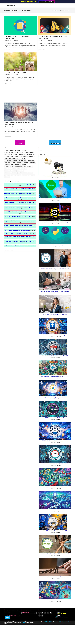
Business (12, 150)
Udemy (23, 174)
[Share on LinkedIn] (48, 613)
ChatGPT (16, 152)
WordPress (7, 176)
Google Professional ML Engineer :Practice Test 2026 (17, 230)
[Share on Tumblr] (42, 615)
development (22, 154)
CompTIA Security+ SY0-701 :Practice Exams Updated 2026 (17, 221)
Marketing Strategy (9, 164)
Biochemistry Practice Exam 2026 (55, 600)
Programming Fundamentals (11, 172)
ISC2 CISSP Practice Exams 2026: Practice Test (16, 233)
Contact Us (69, 621)
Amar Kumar (58, 315)
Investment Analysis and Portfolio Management (63, 10)
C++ (25, 150)
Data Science (10, 154)
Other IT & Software (28, 166)
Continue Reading (8, 49)
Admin (58, 177)
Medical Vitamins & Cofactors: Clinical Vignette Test (17, 246)
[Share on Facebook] (42, 613)
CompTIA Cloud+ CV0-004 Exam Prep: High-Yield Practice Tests (19, 241)
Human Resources (23, 160)
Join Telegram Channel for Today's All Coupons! (55, 142)
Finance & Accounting (13, 158)
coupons (22, 152)
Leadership (25, 162)
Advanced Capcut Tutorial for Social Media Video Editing (17, 193)
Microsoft (23, 164)
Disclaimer (51, 621)
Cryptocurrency (29, 152)
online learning (18, 166)
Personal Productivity (21, 168)
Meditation (17, 164)
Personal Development (9, 168)
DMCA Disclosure (62, 621)
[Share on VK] (51, 613)
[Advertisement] (37, 94)
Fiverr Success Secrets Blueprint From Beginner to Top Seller (19, 188)
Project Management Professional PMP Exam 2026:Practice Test (19, 225)
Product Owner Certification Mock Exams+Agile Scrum (18, 211)
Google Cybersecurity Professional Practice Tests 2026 (55, 530)
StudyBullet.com (9, 5)
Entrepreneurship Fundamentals (27, 156)
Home (40, 621)
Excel (6, 158)
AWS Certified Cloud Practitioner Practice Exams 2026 (55, 510)
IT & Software (31, 160)
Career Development (9, 152)
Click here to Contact (62, 616)
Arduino (6, 150)
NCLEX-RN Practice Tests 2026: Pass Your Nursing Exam (18, 216)
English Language (14, 156)
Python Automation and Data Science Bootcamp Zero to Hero (19, 198)
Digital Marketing (30, 154)
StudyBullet (7, 174)
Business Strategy (19, 150)
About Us (56, 621)
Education (7, 156)
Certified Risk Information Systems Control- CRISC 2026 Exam (55, 576)
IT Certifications (8, 162)
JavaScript (19, 162)
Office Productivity (9, 166)
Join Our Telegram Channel (20, 142)
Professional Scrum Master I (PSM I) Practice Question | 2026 (19, 202)
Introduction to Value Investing (16, 72)
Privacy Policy (45, 621)
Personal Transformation (10, 170)
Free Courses (22, 158)
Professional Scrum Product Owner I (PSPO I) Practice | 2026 (55, 553)
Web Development (30, 174)
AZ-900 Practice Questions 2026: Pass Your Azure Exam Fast (19, 236)
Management (32, 162)
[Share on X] (39, 613)
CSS (5, 154)
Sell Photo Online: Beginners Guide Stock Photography (18, 184)
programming (20, 170)
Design (16, 154)
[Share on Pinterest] (45, 613)
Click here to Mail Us (62, 613)
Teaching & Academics (16, 174)
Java (14, 162)
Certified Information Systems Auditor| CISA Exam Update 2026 (19, 207)
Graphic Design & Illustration (11, 160)
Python (30, 172)
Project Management (23, 172)
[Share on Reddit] (39, 615)
